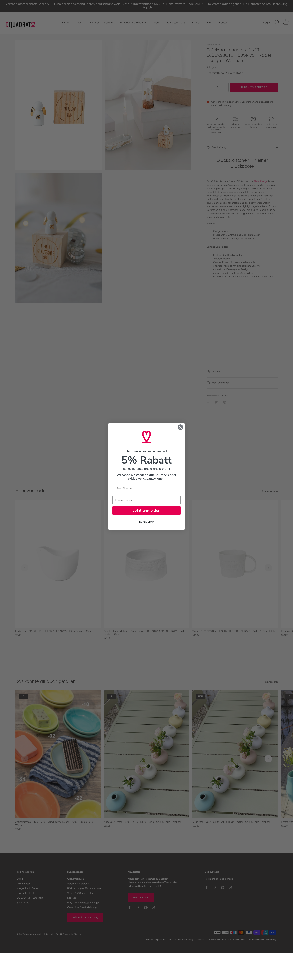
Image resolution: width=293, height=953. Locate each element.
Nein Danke (146, 522)
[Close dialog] (180, 427)
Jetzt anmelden (146, 510)
